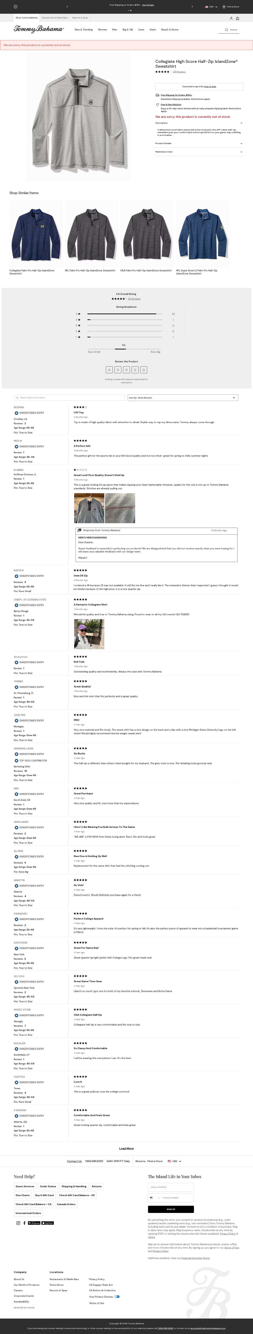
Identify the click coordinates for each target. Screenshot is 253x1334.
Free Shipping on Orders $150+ (176, 95)
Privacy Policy (228, 1233)
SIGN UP (171, 1209)
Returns (97, 1186)
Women (102, 29)
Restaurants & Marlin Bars (64, 1279)
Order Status (48, 1186)
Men (114, 29)
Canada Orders (66, 1204)
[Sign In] (231, 18)
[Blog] (24, 1307)
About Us (19, 1279)
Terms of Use (231, 1247)
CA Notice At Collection (102, 1290)
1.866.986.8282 (165, 1328)
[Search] (229, 29)
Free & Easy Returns (171, 104)
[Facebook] (25, 1223)
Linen (141, 29)
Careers (18, 1290)
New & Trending (84, 29)
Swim (153, 29)
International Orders (28, 1213)
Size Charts (23, 1195)
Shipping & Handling (74, 1186)
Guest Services (25, 1186)
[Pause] (15, 6)
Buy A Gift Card (44, 1195)
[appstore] (47, 1223)
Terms (151, 1237)
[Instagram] (18, 1223)
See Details (146, 5)
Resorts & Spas (58, 1290)
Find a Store (57, 1284)
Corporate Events (24, 1295)
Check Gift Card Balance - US (77, 1195)
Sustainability (21, 1301)
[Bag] (237, 18)
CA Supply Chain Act (101, 1284)
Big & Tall (128, 29)
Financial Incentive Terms (196, 1258)
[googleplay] (34, 1223)
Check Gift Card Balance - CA (33, 1204)
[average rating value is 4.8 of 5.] (163, 71)
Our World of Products (26, 1284)
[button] (128, 10)
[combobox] (154, 1198)
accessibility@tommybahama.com (208, 1328)
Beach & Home (169, 29)
